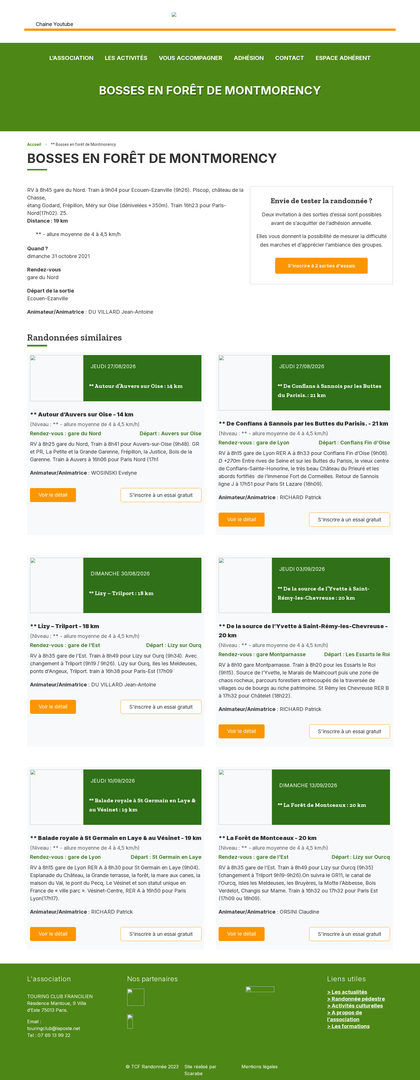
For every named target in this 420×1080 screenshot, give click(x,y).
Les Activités (126, 58)
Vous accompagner (190, 58)
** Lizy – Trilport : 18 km (121, 593)
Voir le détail (53, 495)
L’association (71, 58)
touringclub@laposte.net (53, 1028)
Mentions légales (259, 1066)
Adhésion (249, 58)
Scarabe (193, 1073)
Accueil (34, 144)
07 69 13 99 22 (54, 1035)
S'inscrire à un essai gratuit (161, 495)
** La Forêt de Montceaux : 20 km (322, 804)
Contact (289, 58)
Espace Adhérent (343, 58)
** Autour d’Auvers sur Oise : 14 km (136, 385)
